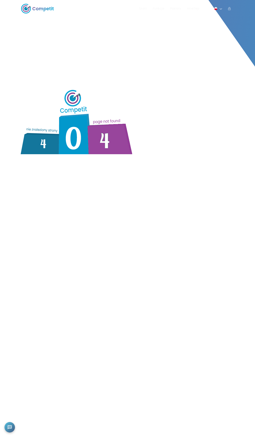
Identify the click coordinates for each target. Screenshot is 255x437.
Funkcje (158, 8)
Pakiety (175, 8)
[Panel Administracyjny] (229, 9)
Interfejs (193, 8)
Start (143, 8)
